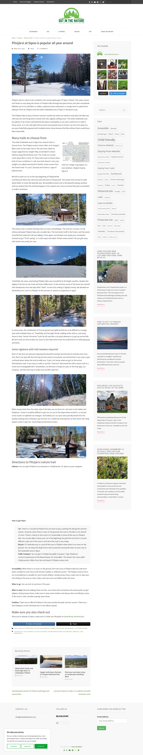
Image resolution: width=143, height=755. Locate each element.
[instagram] (92, 2)
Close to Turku (119, 145)
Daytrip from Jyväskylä (103, 157)
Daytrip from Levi (117, 157)
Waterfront (18, 633)
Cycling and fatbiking (42, 628)
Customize (13, 746)
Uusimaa (105, 237)
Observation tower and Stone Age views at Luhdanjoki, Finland (24, 670)
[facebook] (89, 2)
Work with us (50, 2)
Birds (122, 134)
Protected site (105, 219)
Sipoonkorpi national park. (74, 616)
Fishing (107, 185)
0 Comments (43, 48)
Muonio (114, 208)
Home (15, 2)
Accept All (41, 746)
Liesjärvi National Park (104, 208)
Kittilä (123, 191)
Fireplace (76, 631)
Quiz (116, 220)
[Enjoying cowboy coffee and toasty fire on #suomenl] (112, 64)
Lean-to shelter (105, 203)
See (48, 31)
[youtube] (95, 2)
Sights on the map (107, 31)
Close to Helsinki (40, 631)
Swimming (117, 226)
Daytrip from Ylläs (103, 174)
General (53, 628)
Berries (117, 134)
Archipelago (102, 134)
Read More (101, 304)
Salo (104, 226)
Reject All (27, 746)
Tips (90, 31)
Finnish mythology (117, 179)
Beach (111, 134)
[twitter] (103, 2)
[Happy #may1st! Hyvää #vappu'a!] (112, 74)
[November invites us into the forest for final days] (112, 85)
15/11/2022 (44, 677)
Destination (33, 31)
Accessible (103, 128)
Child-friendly (29, 631)
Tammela (101, 231)
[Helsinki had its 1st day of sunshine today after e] (102, 64)
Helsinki (120, 185)
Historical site (105, 191)
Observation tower (103, 214)
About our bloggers (25, 2)
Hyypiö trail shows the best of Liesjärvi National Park (50, 673)
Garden (113, 185)
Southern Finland (81, 628)
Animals (114, 128)
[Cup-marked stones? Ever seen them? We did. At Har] (123, 85)
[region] (27, 740)
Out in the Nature (77, 747)
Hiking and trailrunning (65, 628)
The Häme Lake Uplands (115, 231)
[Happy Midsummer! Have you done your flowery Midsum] (102, 74)
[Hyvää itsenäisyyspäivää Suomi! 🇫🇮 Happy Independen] (102, 85)
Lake (81, 631)
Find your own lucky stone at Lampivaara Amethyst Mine (75, 674)
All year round (28, 628)
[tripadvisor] (100, 2)
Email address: (103, 716)
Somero (110, 226)
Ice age (117, 191)
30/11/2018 (69, 679)
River (99, 226)
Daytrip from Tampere (104, 162)
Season (76, 31)
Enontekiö (100, 179)
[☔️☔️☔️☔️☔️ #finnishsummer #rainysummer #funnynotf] (123, 64)
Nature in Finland (39, 2)
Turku (99, 237)
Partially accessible (118, 214)
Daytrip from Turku (106, 168)
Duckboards (67, 631)
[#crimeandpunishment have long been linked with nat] (123, 74)
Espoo (106, 179)
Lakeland (107, 197)
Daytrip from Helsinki (54, 631)
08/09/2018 (19, 675)
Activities (62, 31)
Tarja (32, 48)
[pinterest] (97, 2)
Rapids (122, 220)
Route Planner (45, 557)
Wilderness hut (113, 237)
